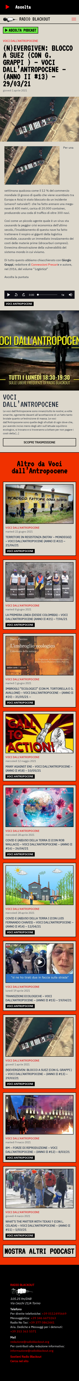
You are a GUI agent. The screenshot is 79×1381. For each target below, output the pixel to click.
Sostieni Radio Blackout (26, 1356)
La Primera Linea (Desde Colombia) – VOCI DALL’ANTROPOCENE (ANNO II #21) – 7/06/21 (37, 617)
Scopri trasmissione (39, 442)
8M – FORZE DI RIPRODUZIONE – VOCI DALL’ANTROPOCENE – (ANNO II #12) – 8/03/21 (38, 1150)
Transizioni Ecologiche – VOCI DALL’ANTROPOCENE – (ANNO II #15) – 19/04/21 (39, 998)
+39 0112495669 (54, 1313)
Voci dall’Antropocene (20, 41)
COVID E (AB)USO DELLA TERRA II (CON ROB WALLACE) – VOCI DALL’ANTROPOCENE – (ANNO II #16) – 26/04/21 (39, 844)
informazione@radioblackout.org (31, 1350)
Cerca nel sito (19, 1361)
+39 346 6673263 (43, 1318)
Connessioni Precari (44, 264)
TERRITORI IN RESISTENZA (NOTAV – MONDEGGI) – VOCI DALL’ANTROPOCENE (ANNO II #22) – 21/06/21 (38, 541)
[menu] (64, 19)
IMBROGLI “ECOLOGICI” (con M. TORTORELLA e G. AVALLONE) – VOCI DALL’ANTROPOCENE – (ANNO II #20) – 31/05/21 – (39, 693)
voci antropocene (19, 303)
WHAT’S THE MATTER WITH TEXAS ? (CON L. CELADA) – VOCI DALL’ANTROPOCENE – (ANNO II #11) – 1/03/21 (38, 1225)
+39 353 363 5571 (23, 1331)
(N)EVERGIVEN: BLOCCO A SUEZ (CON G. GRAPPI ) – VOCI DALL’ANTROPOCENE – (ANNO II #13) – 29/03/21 (39, 1074)
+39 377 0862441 (42, 1322)
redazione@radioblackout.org (29, 1342)
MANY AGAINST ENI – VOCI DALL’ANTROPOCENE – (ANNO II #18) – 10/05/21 (39, 768)
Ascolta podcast (22, 30)
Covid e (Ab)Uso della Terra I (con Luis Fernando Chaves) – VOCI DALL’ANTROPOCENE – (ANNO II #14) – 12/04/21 (39, 922)
